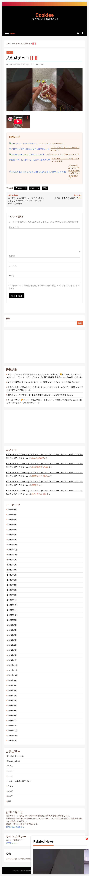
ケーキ (10, 776)
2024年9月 (12, 620)
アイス (10, 766)
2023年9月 (12, 680)
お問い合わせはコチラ (15, 827)
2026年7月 (12, 514)
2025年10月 (12, 555)
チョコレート (20, 188)
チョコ (16, 43)
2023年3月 (12, 710)
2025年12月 (12, 545)
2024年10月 (12, 615)
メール (13, 265)
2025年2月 (12, 595)
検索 (8, 318)
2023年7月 (12, 690)
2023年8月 (12, 685)
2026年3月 (12, 535)
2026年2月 (12, 540)
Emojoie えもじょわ (15, 756)
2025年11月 (12, 550)
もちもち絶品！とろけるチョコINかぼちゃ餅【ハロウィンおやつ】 (74, 172)
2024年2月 (12, 655)
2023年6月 (12, 695)
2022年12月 (12, 725)
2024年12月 (12, 605)
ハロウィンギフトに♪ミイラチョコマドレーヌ (65, 149)
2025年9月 (12, 560)
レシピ (10, 791)
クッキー (11, 771)
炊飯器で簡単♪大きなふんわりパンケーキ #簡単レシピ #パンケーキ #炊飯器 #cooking (44, 382)
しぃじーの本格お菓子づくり (19, 781)
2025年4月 (12, 585)
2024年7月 (12, 630)
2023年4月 (12, 705)
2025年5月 (12, 580)
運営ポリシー (11, 843)
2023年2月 (12, 715)
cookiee (44, 15)
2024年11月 (12, 610)
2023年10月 (12, 675)
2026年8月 (12, 509)
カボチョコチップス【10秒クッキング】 (63, 154)
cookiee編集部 (14, 64)
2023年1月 (11, 720)
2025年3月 (12, 590)
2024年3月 (12, 650)
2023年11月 (12, 670)
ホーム (8, 43)
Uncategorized (13, 761)
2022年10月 (12, 736)
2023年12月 (12, 665)
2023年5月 (12, 700)
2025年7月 (12, 570)
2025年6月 (12, 575)
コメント (14, 227)
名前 (12, 256)
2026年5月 (12, 525)
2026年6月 (12, 520)
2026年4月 (12, 530)
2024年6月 (12, 635)
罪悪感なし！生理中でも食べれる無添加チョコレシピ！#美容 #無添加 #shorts (40, 395)
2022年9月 (12, 741)
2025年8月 (12, 565)
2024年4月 (12, 645)
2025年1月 (11, 600)
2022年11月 (12, 730)
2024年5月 (12, 640)
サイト (11, 275)
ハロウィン (34, 188)
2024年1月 (11, 660)
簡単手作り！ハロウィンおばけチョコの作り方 (65, 159)
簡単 (45, 188)
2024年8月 (12, 625)
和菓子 (10, 796)
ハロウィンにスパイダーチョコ (52, 143)
